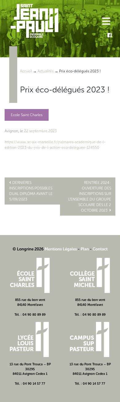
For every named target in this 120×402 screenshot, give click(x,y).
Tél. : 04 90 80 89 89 (30, 315)
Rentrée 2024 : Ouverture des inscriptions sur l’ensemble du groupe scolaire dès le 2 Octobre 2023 (89, 197)
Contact (100, 249)
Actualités (46, 71)
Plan (85, 249)
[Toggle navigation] (105, 22)
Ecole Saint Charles (26, 115)
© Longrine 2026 (28, 249)
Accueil (26, 71)
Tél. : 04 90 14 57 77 (30, 384)
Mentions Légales (61, 249)
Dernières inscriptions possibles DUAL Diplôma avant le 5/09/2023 (31, 191)
